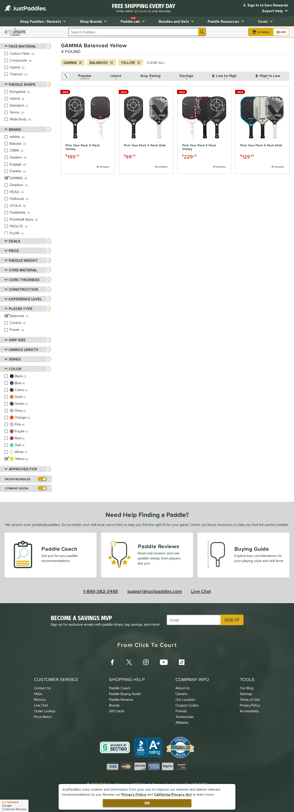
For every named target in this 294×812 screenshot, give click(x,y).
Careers (181, 693)
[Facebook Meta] (112, 662)
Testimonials (184, 716)
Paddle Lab (130, 20)
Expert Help (272, 11)
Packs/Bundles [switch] (17, 479)
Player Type (20, 308)
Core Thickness (24, 279)
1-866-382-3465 (100, 591)
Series (15, 359)
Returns (40, 699)
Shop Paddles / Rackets (40, 21)
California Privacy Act (173, 794)
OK (147, 803)
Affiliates (182, 722)
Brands (114, 705)
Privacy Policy (133, 794)
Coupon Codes (187, 705)
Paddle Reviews (121, 699)
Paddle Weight (23, 260)
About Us (182, 688)
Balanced (99, 62)
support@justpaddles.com (154, 591)
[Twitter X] (129, 662)
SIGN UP (231, 620)
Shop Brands (91, 21)
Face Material (22, 46)
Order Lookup (44, 711)
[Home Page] (26, 8)
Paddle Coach (119, 688)
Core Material (23, 270)
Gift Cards (116, 711)
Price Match (43, 716)
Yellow (128, 62)
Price (14, 250)
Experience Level (25, 299)
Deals (263, 21)
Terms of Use (250, 699)
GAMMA (70, 62)
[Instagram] (146, 662)
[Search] (202, 32)
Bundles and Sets (174, 21)
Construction (23, 289)
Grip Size (17, 340)
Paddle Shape (22, 84)
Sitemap (246, 693)
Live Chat (201, 591)
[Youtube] (164, 662)
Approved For (23, 469)
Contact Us (42, 688)
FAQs (38, 693)
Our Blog (246, 688)
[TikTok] (181, 662)
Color (15, 369)
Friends (181, 711)
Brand (15, 129)
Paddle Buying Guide (125, 693)
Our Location (185, 699)
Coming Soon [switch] (16, 488)
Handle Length (23, 349)
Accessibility (249, 711)
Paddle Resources (223, 21)
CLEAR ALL (155, 62)
